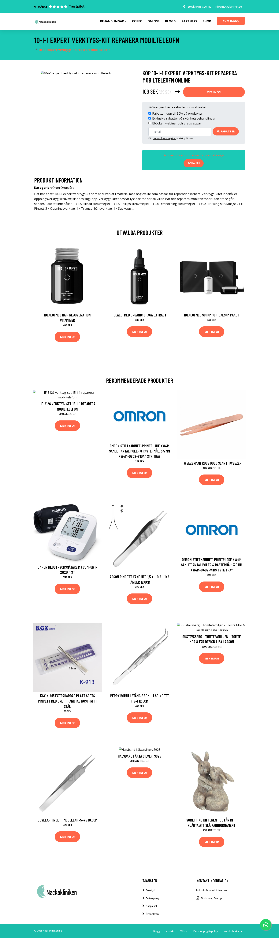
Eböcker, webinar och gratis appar (176, 123)
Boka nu (194, 163)
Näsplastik (152, 906)
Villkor (183, 931)
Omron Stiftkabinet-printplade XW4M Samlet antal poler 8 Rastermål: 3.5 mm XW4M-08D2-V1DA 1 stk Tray (139, 451)
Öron (56, 188)
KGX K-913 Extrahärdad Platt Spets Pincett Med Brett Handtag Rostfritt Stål (67, 700)
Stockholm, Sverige (199, 6)
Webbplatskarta (233, 931)
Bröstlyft (150, 890)
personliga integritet (164, 138)
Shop (207, 21)
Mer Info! (214, 92)
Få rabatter (226, 131)
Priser (137, 21)
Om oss (153, 21)
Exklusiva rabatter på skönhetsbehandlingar (184, 118)
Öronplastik (152, 914)
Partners (189, 21)
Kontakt (170, 931)
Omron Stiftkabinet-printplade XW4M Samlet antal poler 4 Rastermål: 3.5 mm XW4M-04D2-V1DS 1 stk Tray (211, 564)
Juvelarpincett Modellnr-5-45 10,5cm (67, 820)
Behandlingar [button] (112, 21)
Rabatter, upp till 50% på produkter (177, 113)
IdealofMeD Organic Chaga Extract (139, 314)
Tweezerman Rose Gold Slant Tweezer (211, 463)
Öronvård (67, 188)
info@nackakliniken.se (228, 6)
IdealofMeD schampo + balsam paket (211, 314)
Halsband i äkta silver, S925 (139, 756)
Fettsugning (152, 898)
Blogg (170, 21)
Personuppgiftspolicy (205, 931)
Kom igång (230, 21)
